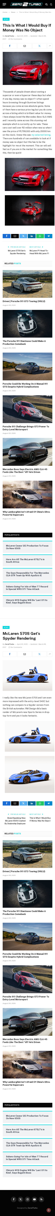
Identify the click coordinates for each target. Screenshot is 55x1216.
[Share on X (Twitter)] (39, 46)
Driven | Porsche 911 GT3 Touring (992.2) (24, 301)
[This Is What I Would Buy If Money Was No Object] (27, 84)
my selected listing (40, 135)
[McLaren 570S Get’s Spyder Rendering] (27, 690)
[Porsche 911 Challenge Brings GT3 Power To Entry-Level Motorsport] (27, 409)
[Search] (46, 4)
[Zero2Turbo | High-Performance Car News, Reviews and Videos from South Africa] (26, 4)
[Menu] (4, 4)
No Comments (16, 39)
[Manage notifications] (49, 1210)
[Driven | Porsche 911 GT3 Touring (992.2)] (27, 284)
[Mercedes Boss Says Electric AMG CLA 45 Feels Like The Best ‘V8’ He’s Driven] (27, 452)
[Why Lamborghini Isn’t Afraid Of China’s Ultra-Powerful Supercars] (27, 494)
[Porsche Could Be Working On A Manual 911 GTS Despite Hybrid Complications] (27, 366)
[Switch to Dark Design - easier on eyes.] (50, 4)
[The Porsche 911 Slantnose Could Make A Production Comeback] (27, 324)
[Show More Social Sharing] (49, 46)
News (6, 19)
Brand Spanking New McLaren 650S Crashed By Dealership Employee (15, 821)
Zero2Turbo (9, 36)
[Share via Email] (24, 46)
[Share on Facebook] (10, 46)
